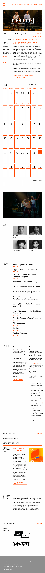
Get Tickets (38, 33)
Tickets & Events (15, 4)
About (32, 4)
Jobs (18, 566)
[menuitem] (15, 4)
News (16, 566)
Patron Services (37, 363)
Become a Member (36, 36)
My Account (40, 4)
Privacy (21, 566)
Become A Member (18, 379)
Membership (21, 4)
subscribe (15, 354)
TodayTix (23, 460)
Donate (35, 4)
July (39, 85)
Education (28, 4)
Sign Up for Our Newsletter (11, 564)
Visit (25, 4)
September (41, 85)
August (6, 85)
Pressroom (12, 566)
